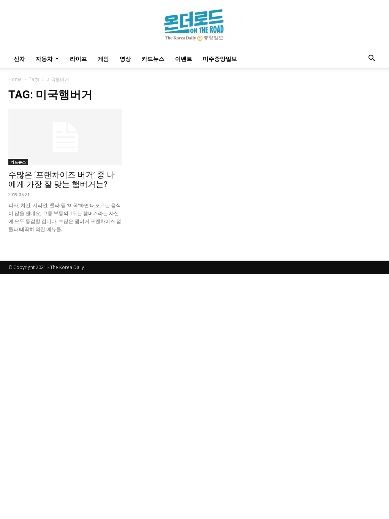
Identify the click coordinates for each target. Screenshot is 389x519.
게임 (103, 58)
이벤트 (183, 58)
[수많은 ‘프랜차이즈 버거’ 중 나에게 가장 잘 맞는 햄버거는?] (65, 137)
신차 (19, 58)
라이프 (78, 58)
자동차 (44, 58)
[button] (371, 59)
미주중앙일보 (220, 58)
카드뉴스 (153, 58)
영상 (125, 58)
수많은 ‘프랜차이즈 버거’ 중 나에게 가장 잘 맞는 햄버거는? (61, 179)
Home (15, 79)
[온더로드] (194, 25)
